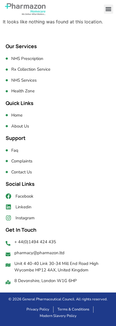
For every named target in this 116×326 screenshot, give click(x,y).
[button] (108, 9)
